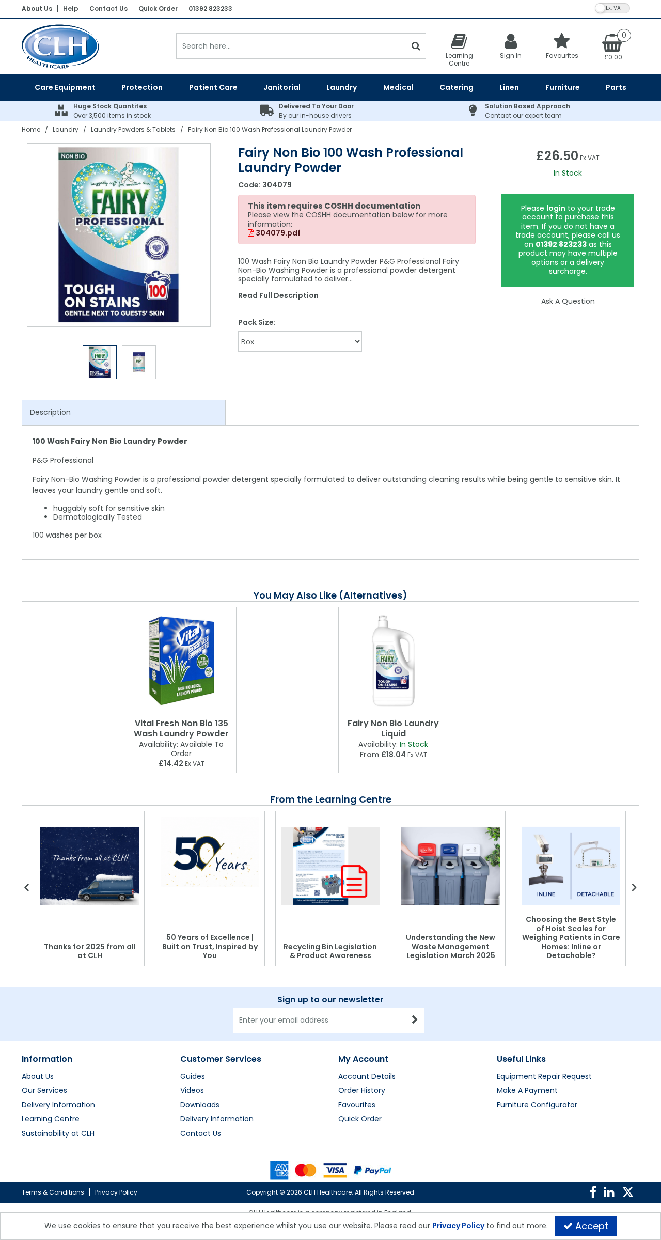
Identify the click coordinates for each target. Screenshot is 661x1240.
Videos (192, 1090)
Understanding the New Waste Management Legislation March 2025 (450, 946)
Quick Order (158, 8)
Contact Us (108, 8)
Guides (192, 1076)
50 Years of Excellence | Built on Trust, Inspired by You (210, 946)
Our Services (44, 1090)
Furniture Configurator (537, 1105)
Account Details (367, 1076)
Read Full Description (278, 295)
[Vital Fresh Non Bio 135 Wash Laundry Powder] (181, 660)
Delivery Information (58, 1105)
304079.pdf (277, 233)
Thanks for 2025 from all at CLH (90, 951)
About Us (37, 8)
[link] (592, 1192)
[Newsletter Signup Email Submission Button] (415, 1020)
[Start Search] (416, 46)
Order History (361, 1090)
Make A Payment (527, 1090)
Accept (591, 1225)
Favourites (356, 1105)
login (555, 208)
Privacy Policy (116, 1192)
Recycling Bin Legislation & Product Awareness (330, 951)
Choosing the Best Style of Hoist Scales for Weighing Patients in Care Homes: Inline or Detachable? (571, 937)
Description (50, 412)
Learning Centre (51, 1119)
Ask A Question (568, 301)
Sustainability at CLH (58, 1133)
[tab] (124, 413)
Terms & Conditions (53, 1192)
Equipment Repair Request (544, 1076)
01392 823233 (210, 8)
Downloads (199, 1105)
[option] (119, 235)
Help (70, 8)
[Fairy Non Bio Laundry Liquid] (393, 660)
